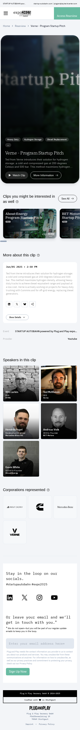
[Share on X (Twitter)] (17, 304)
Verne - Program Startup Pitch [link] (48, 26)
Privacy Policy (26, 663)
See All (65, 198)
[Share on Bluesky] (25, 304)
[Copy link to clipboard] (32, 304)
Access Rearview (67, 16)
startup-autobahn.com (43, 3)
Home (6, 26)
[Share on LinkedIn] (9, 304)
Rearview (20, 26)
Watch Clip (19, 175)
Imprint (29, 724)
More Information (43, 175)
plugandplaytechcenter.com (65, 3)
